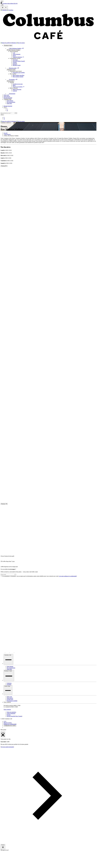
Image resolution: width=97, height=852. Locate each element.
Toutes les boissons (17, 57)
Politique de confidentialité (10, 724)
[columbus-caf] (12, 652)
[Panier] (20, 42)
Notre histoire (10, 100)
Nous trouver (7, 96)
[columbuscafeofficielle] (16, 652)
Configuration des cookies (10, 725)
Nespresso (15, 59)
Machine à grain (16, 65)
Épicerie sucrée (13, 68)
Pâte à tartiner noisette (18, 76)
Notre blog (9, 103)
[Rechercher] (16, 113)
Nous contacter (7, 709)
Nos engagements (11, 102)
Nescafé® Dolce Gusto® (19, 61)
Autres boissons (16, 54)
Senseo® (15, 64)
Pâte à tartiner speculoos (18, 75)
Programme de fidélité (12, 700)
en (7, 110)
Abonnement (12, 93)
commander (11, 747)
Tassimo (15, 62)
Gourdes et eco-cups (18, 84)
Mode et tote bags (17, 89)
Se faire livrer (10, 699)
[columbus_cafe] (7, 652)
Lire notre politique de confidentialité (68, 576)
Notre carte (6, 95)
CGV (5, 721)
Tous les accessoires (18, 86)
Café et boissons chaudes (15, 48)
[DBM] (5, 727)
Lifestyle (15, 90)
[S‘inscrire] (15, 574)
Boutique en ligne (8, 45)
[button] (48, 843)
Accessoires (12, 79)
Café (14, 53)
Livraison (9, 684)
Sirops (14, 55)
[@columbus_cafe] (3, 652)
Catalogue (9, 683)
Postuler (9, 714)
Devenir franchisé (8, 97)
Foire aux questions (11, 712)
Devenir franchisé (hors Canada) (14, 716)
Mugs (14, 85)
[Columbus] (7, 10)
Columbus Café (7, 99)
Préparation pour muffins (19, 72)
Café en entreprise (11, 713)
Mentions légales (8, 722)
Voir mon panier (4, 747)
